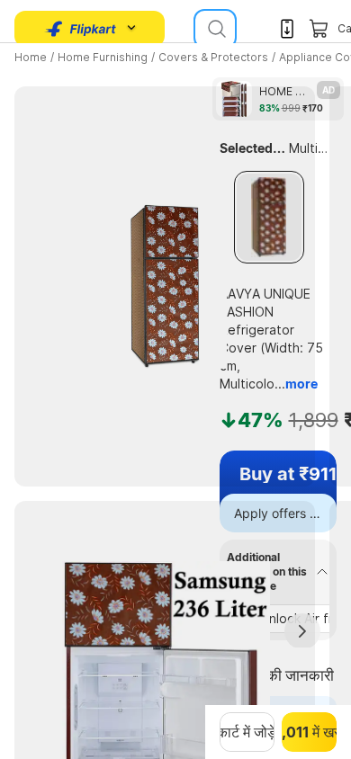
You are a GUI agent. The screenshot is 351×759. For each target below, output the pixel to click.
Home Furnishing (103, 57)
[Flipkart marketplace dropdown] (81, 29)
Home (30, 57)
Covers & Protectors (213, 57)
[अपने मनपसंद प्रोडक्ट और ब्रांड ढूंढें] (215, 29)
